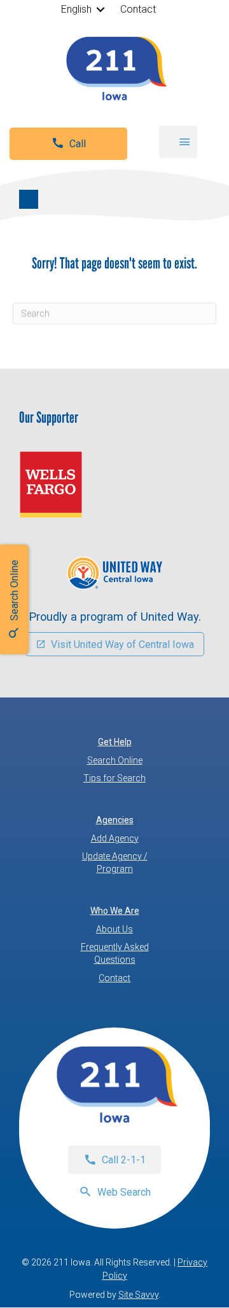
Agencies (115, 820)
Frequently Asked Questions (115, 953)
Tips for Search (114, 778)
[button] (101, 9)
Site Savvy (138, 1295)
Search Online (114, 760)
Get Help (115, 742)
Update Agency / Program (115, 862)
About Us (114, 929)
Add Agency (115, 838)
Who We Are (114, 911)
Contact (138, 9)
